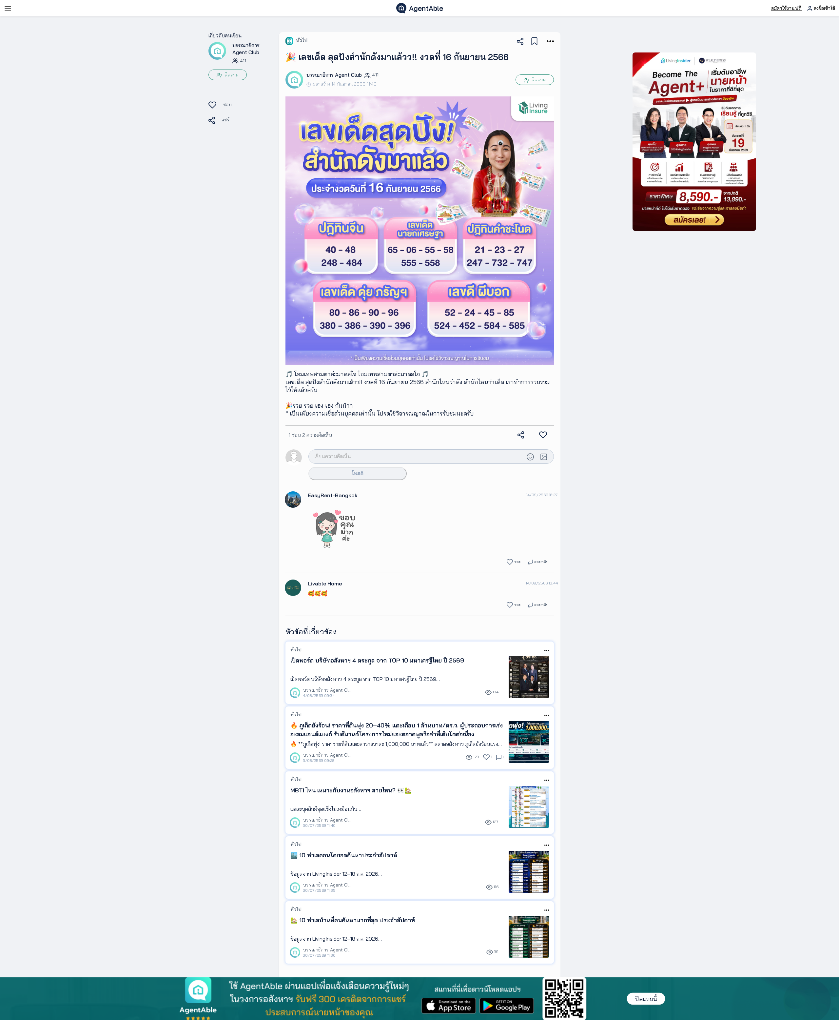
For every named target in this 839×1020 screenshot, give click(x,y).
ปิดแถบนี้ (646, 999)
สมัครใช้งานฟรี (786, 8)
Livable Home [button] (325, 583)
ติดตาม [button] (231, 75)
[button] (217, 50)
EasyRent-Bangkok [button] (333, 495)
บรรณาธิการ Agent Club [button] (246, 48)
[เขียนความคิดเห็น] (416, 456)
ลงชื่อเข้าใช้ (823, 8)
